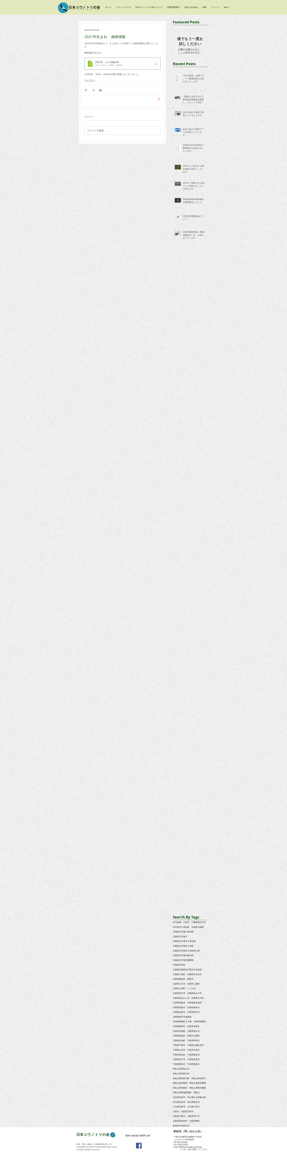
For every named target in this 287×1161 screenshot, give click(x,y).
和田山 (196, 1092)
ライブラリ (89, 80)
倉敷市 (190, 979)
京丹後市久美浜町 (181, 927)
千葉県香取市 (193, 1064)
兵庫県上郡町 (193, 984)
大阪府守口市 (193, 1116)
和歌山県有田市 (198, 1078)
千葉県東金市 (193, 1055)
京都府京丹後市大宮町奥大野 (186, 951)
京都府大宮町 (179, 974)
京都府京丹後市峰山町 (183, 955)
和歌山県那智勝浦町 (182, 1092)
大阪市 (176, 1111)
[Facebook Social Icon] (139, 1145)
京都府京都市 (179, 965)
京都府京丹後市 (180, 936)
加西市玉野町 (193, 1036)
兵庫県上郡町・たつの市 (184, 988)
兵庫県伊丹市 (179, 993)
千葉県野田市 (179, 1064)
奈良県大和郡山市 (181, 1125)
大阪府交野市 (187, 1111)
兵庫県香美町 (179, 1036)
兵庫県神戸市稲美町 (182, 1017)
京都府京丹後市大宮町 (183, 946)
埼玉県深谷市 (179, 1102)
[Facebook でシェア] (85, 90)
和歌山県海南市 (180, 1088)
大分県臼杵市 (193, 1106)
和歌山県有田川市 (181, 1073)
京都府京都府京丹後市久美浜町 (187, 969)
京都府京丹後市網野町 (183, 960)
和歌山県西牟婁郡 (197, 1088)
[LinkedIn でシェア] (100, 90)
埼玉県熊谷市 (193, 1102)
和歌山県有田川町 (181, 1078)
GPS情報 (177, 922)
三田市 (186, 922)
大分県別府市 (179, 1106)
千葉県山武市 (179, 1050)
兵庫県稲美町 (199, 1021)
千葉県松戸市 (179, 1059)
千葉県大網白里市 (195, 1045)
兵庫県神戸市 (193, 1012)
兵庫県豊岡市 (179, 1026)
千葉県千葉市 (179, 1045)
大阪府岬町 (194, 1121)
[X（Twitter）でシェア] (93, 90)
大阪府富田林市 (180, 1121)
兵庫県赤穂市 (193, 1026)
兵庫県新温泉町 (194, 1002)
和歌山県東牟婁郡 (197, 1083)
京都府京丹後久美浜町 (183, 932)
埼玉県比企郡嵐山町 (196, 1097)
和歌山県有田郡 (180, 1083)
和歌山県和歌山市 (181, 1069)
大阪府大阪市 (179, 1116)
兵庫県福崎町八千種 (182, 1021)
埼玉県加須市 (179, 1097)
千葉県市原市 (193, 1050)
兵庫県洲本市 (193, 1007)
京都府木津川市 (194, 974)
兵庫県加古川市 (194, 993)
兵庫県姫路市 (179, 1002)
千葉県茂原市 (193, 1059)
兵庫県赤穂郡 (179, 1031)
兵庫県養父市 (193, 1031)
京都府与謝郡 (197, 927)
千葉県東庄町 (179, 1055)
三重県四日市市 (198, 922)
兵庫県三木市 (179, 984)
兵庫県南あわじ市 (181, 998)
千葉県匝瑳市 (193, 1040)
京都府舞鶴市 (179, 979)
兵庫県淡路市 (179, 1012)
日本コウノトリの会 (93, 1134)
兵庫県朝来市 (179, 1007)
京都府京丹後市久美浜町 (184, 941)
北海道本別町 (179, 1040)
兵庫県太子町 (197, 998)
